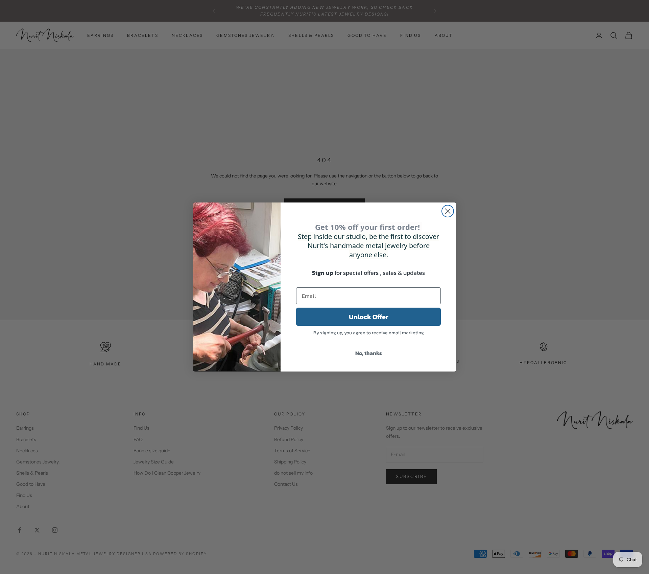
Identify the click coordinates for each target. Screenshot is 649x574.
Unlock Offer (368, 317)
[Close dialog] (448, 211)
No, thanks (368, 353)
